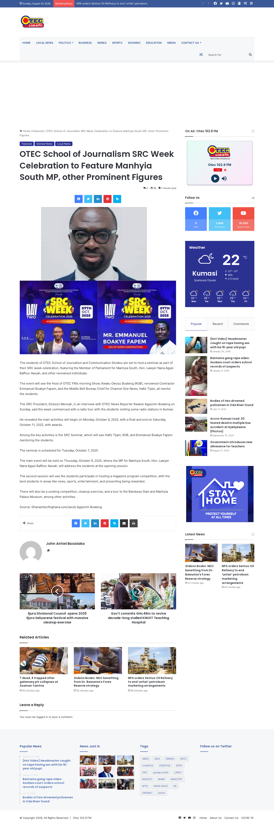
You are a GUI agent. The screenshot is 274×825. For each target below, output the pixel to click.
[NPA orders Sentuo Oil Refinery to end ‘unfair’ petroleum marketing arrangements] (152, 660)
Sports (117, 42)
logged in (42, 716)
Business (85, 42)
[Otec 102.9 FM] (57, 21)
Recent (218, 324)
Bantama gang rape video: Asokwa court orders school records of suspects (231, 362)
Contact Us (190, 42)
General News (44, 143)
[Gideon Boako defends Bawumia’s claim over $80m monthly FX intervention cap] (107, 772)
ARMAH (170, 758)
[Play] (215, 179)
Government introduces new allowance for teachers (231, 444)
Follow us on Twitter (216, 746)
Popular (196, 324)
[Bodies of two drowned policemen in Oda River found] (196, 406)
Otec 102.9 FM (82, 817)
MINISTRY (176, 779)
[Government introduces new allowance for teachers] (196, 448)
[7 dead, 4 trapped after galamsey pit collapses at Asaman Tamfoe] (44, 660)
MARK (161, 779)
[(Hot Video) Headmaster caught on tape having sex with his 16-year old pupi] (196, 345)
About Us (216, 817)
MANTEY (147, 779)
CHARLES (147, 765)
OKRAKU (147, 792)
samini (161, 792)
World (102, 42)
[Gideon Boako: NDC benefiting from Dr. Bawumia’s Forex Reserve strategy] (98, 660)
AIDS (157, 758)
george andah (160, 772)
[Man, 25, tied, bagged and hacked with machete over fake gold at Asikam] (125, 784)
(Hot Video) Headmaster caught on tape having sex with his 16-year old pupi (230, 343)
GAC (144, 772)
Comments (241, 324)
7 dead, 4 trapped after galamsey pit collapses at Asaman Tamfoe (39, 682)
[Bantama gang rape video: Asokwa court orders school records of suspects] (196, 376)
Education (154, 42)
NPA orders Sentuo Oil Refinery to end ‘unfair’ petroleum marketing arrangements (127, 3)
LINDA (177, 772)
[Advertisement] (137, 95)
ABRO (145, 758)
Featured (38, 131)
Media (171, 42)
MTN (145, 785)
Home (26, 42)
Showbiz (134, 42)
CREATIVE (164, 765)
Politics (65, 42)
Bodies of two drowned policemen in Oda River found (231, 403)
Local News (44, 42)
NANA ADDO (160, 785)
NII (175, 785)
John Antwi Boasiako (65, 543)
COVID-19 (247, 817)
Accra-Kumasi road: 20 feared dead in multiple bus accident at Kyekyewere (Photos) (230, 425)
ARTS (183, 758)
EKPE (179, 765)
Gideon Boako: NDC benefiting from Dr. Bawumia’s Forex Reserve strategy (96, 682)
